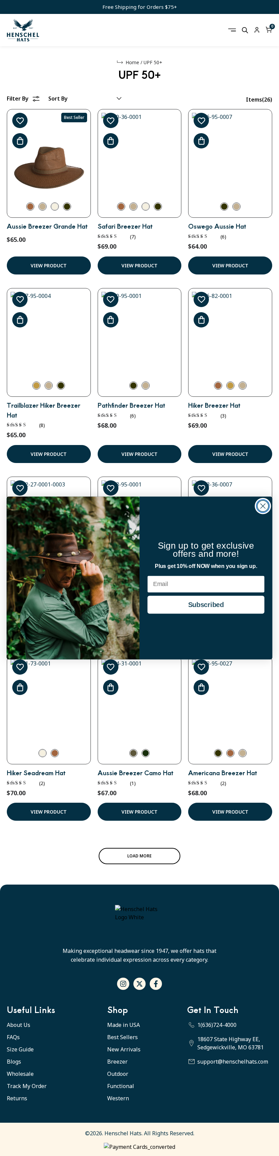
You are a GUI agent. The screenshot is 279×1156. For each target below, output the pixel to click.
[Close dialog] (263, 506)
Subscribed (206, 604)
